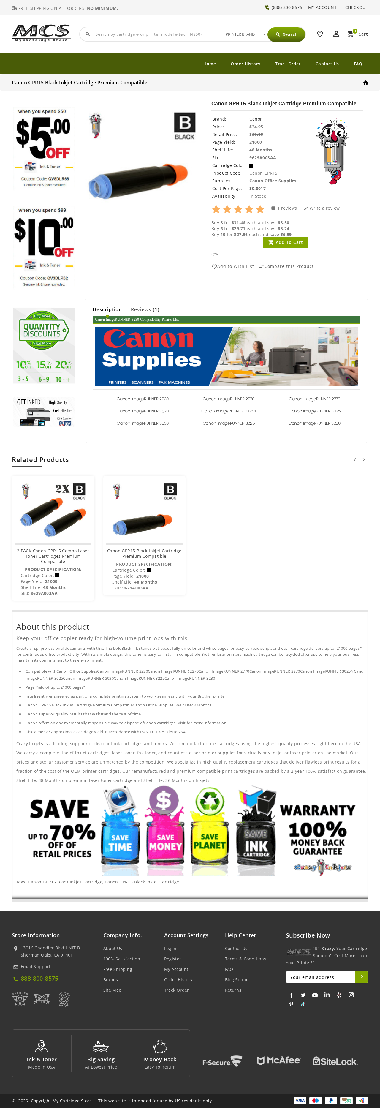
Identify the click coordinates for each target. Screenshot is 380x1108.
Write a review (321, 208)
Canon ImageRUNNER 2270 (228, 399)
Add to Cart (289, 242)
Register (172, 959)
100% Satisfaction (121, 959)
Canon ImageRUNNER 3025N (228, 411)
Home (209, 64)
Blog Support (238, 979)
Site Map (112, 990)
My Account (176, 969)
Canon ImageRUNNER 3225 (229, 423)
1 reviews (284, 208)
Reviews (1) (145, 309)
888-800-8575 (39, 978)
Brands (110, 979)
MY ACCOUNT (322, 7)
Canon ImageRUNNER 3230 (315, 423)
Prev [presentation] (354, 459)
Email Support (35, 966)
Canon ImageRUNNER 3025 (315, 411)
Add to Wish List (232, 266)
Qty (214, 254)
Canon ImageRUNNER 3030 (143, 423)
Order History (245, 64)
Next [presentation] (363, 459)
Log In (170, 948)
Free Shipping (117, 969)
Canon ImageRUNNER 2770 (314, 399)
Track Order (287, 64)
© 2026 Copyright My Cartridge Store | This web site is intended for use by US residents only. (112, 1101)
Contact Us (327, 64)
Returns (233, 990)
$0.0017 (257, 188)
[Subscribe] (361, 977)
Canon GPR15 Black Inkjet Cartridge (65, 882)
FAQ (358, 64)
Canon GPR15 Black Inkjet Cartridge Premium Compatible (144, 553)
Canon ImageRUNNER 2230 (143, 399)
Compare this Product (286, 266)
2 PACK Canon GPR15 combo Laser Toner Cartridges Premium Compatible (53, 556)
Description (107, 309)
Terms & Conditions (245, 959)
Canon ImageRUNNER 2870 (143, 411)
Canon (256, 119)
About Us (112, 948)
